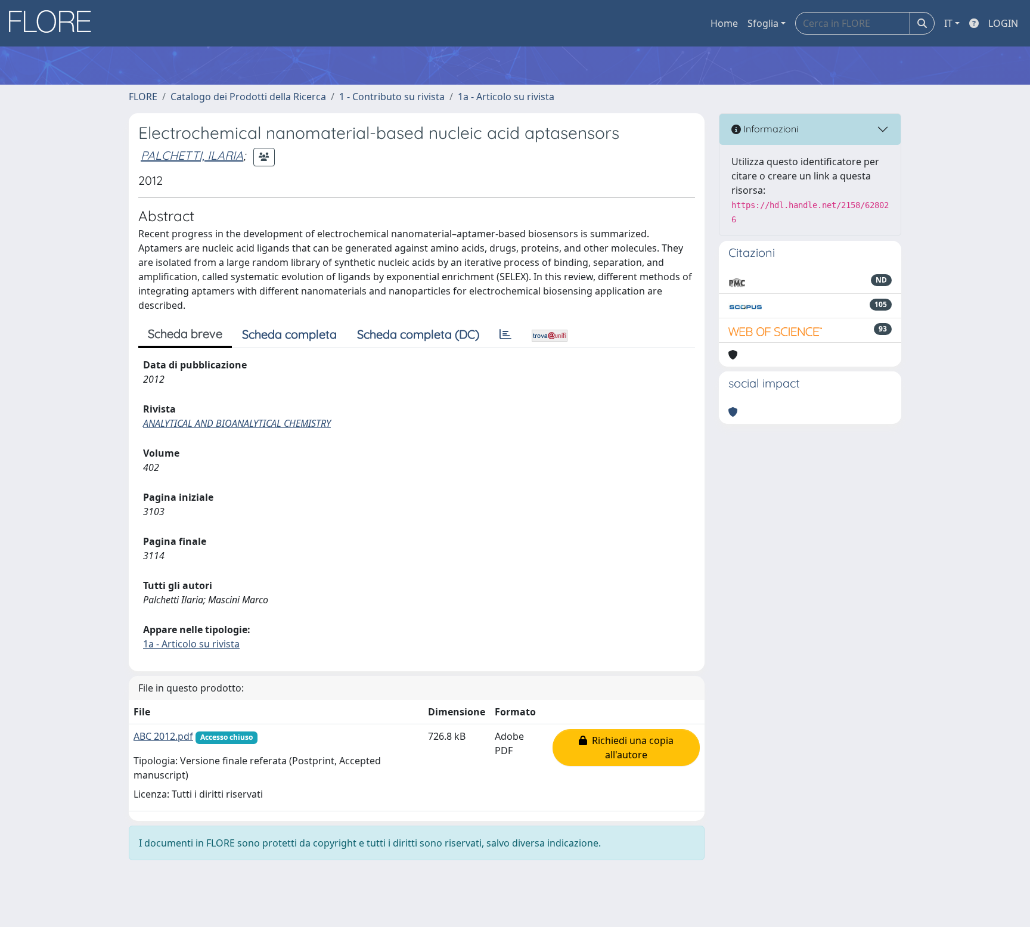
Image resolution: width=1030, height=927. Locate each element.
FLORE (143, 96)
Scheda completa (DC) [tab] (418, 334)
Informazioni (769, 129)
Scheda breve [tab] (185, 333)
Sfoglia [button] (762, 23)
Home (724, 23)
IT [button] (948, 23)
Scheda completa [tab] (289, 334)
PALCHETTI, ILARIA (192, 155)
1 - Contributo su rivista (392, 96)
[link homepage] (54, 23)
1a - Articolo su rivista (506, 96)
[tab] (505, 334)
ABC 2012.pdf (163, 736)
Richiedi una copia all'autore (630, 747)
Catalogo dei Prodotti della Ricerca (248, 96)
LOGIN (1003, 23)
